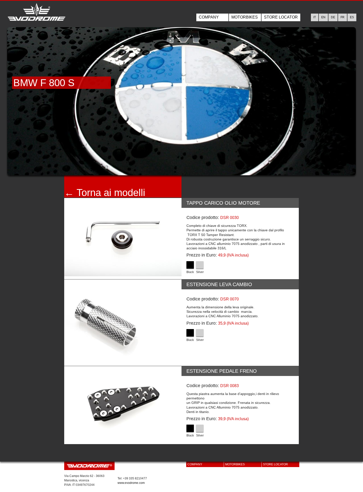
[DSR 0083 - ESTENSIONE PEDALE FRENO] (123, 405)
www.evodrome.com (131, 483)
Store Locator (281, 17)
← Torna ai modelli (104, 192)
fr (342, 17)
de (333, 17)
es (352, 17)
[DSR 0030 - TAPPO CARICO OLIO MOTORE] (123, 237)
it (314, 17)
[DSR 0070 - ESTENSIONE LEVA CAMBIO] (123, 322)
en (323, 17)
